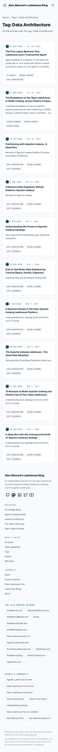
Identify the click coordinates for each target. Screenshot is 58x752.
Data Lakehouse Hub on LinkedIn (22, 711)
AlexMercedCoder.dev (17, 623)
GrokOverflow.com (36, 655)
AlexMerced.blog (14, 655)
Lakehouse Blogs (13, 589)
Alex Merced (31, 735)
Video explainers (12, 547)
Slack (7, 574)
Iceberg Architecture (14, 519)
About (7, 593)
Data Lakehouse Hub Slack (20, 692)
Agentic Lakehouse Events (19, 679)
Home (5, 17)
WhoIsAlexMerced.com (38, 610)
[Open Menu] (53, 5)
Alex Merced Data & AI (39, 718)
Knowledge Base (13, 509)
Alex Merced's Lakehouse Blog (24, 475)
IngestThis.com (14, 662)
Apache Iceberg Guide (15, 514)
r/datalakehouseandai (17, 705)
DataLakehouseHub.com (18, 636)
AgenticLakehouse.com (18, 642)
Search (8, 556)
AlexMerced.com (14, 610)
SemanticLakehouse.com (19, 649)
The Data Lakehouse (14, 524)
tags (14, 17)
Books (36, 616)
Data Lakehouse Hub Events (20, 686)
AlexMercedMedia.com (17, 616)
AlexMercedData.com (17, 629)
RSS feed (9, 561)
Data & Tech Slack (38, 699)
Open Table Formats (14, 528)
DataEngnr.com (43, 649)
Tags (7, 551)
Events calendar (12, 579)
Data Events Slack (15, 699)
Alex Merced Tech (15, 718)
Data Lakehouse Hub (15, 584)
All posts (9, 542)
